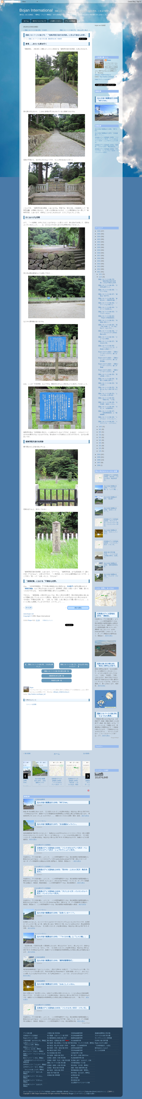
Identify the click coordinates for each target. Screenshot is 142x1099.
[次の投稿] (78, 666)
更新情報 (59, 1091)
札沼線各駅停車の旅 (77, 1058)
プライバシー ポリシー (76, 1091)
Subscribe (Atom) (90, 1091)
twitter (53, 1091)
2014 (98, 264)
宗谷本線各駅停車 (77, 1050)
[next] (87, 776)
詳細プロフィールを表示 (103, 79)
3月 (100, 445)
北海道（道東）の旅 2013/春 (56, 1058)
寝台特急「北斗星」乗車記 (79, 1065)
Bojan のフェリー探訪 (30, 1038)
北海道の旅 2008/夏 (53, 1075)
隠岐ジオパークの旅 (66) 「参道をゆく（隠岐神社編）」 (107, 299)
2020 (98, 247)
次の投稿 (86, 753)
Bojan (109, 60)
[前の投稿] (26, 664)
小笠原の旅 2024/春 (53, 1033)
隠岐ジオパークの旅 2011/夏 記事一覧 (56, 671)
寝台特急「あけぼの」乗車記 (80, 1073)
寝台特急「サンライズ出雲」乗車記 (82, 1043)
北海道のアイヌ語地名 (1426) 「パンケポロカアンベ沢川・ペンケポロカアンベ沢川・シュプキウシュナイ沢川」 (106, 140)
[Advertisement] (56, 644)
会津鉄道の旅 (75, 1075)
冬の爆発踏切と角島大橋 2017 (57, 1038)
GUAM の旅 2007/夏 (101, 1040)
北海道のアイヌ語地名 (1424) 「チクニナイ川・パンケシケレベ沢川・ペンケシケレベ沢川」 (106, 150)
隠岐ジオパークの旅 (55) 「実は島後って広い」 (107, 375)
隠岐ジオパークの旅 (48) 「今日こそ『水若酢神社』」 (107, 407)
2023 (98, 239)
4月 (100, 443)
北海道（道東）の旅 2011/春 (56, 1065)
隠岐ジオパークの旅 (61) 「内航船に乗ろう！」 (107, 321)
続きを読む (78, 608)
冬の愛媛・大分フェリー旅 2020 (57, 1035)
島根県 (59, 39)
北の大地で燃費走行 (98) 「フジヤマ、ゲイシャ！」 (111, 576)
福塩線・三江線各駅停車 (79, 1045)
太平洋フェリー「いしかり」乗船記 (34, 1064)
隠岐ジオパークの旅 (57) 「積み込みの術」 (107, 342)
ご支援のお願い (90, 1093)
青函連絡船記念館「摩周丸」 (80, 1070)
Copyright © (27, 616)
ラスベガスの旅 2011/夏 (102, 1035)
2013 (98, 266)
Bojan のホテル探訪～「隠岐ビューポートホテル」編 (108, 370)
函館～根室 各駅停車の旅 (79, 1068)
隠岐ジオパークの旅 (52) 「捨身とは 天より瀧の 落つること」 (108, 389)
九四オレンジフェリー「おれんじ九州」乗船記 (31, 1043)
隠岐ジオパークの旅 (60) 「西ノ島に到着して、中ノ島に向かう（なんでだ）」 (107, 326)
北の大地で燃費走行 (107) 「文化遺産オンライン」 (57, 824)
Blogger (71, 1093)
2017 (98, 255)
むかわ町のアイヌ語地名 (43, 845)
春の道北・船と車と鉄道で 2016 (57, 1045)
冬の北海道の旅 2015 (54, 1053)
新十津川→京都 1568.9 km (79, 1055)
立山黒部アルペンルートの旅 (80, 1082)
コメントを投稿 (31, 704)
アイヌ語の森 (27, 1033)
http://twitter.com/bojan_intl (36, 694)
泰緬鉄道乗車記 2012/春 (102, 1033)
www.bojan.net (28, 614)
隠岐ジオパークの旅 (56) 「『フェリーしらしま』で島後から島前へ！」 (107, 347)
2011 (98, 272)
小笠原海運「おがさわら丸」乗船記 (34, 1040)
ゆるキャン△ (102, 1091)
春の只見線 (74, 1078)
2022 (98, 242)
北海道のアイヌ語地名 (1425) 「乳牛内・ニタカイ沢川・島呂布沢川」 (106, 145)
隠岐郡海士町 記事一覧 (56, 676)
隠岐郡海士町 (52, 39)
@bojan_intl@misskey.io (61, 692)
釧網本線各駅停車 (77, 1038)
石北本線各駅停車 (77, 1035)
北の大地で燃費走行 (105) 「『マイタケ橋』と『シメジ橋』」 (61, 937)
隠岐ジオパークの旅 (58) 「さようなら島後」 (107, 337)
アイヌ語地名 (70, 21)
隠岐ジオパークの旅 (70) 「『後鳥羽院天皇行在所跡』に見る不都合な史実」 (107, 281)
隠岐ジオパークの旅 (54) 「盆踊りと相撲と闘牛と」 (107, 379)
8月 (100, 432)
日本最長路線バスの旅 (78, 1063)
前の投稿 (27, 753)
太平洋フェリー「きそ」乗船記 (33, 1067)
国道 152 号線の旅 (53, 1073)
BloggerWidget (86, 1023)
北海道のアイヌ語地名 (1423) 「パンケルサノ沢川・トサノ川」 (62, 1008)
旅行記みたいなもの (101, 1048)
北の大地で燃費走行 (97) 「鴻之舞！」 (110, 498)
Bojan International (36, 10)
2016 (98, 258)
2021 (98, 245)
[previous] (25, 776)
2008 (98, 460)
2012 (98, 269)
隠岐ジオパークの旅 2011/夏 (38, 39)
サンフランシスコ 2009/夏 (103, 1038)
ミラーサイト (79, 1093)
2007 (98, 462)
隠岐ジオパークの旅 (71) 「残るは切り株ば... (74, 30)
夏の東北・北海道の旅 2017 (56, 1040)
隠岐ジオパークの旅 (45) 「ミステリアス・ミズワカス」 (107, 422)
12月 (100, 274)
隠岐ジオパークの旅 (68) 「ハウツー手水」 (107, 290)
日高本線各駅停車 (77, 1033)
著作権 (66, 1091)
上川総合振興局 (40, 799)
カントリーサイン (40, 821)
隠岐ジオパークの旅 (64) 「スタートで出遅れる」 (107, 308)
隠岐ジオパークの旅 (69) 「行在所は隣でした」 (107, 286)
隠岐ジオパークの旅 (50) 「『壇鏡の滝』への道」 (107, 398)
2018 (98, 253)
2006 (98, 465)
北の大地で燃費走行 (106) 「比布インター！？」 (56, 913)
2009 (98, 457)
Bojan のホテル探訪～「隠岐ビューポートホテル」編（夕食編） (108, 365)
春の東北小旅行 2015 (54, 1050)
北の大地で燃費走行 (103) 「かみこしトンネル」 (56, 984)
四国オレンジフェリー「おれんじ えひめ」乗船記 (32, 1048)
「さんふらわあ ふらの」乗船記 (33, 1069)
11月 (100, 277)
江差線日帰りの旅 (77, 1053)
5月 (100, 440)
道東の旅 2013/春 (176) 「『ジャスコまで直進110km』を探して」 (111, 554)
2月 (100, 448)
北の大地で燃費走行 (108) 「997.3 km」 (53, 802)
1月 (100, 451)
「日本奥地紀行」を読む (103, 1045)
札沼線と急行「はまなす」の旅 (81, 1060)
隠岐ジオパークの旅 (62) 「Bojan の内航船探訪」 (107, 317)
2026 (98, 231)
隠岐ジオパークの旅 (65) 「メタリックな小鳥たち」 (107, 303)
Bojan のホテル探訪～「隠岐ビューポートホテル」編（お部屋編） (108, 359)
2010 (98, 454)
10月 (100, 426)
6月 (100, 437)
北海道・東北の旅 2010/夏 (55, 1068)
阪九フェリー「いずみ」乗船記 (33, 1058)
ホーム (26, 21)
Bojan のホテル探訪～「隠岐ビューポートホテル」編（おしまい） (108, 353)
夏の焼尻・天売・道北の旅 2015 (57, 1048)
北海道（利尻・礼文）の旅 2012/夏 (58, 1060)
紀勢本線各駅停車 (77, 1048)
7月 (100, 435)
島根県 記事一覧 (56, 680)
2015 (98, 261)
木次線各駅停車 (76, 1040)
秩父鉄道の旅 (75, 1080)
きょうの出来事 (100, 1050)
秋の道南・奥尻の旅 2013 (55, 1055)
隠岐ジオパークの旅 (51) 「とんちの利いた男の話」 (107, 394)
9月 (100, 429)
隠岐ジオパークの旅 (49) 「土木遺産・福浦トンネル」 (107, 403)
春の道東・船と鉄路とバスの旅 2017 (59, 1043)
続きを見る (85, 816)
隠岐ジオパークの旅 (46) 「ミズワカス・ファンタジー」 (107, 418)
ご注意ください (55, 21)
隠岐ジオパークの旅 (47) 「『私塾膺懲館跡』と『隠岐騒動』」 (107, 412)
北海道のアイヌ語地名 (30, 1035)
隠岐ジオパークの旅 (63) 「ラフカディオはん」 (107, 312)
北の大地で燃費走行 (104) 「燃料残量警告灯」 (55, 960)
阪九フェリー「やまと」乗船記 (33, 1051)
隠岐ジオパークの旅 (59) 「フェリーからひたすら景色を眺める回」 (107, 332)
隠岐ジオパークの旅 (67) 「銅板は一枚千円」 (107, 295)
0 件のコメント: (48, 620)
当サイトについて (39, 21)
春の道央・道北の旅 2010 (55, 1070)
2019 (98, 250)
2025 (98, 234)
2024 (98, 236)
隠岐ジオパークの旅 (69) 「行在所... (36, 30)
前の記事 (29, 607)
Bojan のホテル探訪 (101, 1043)
